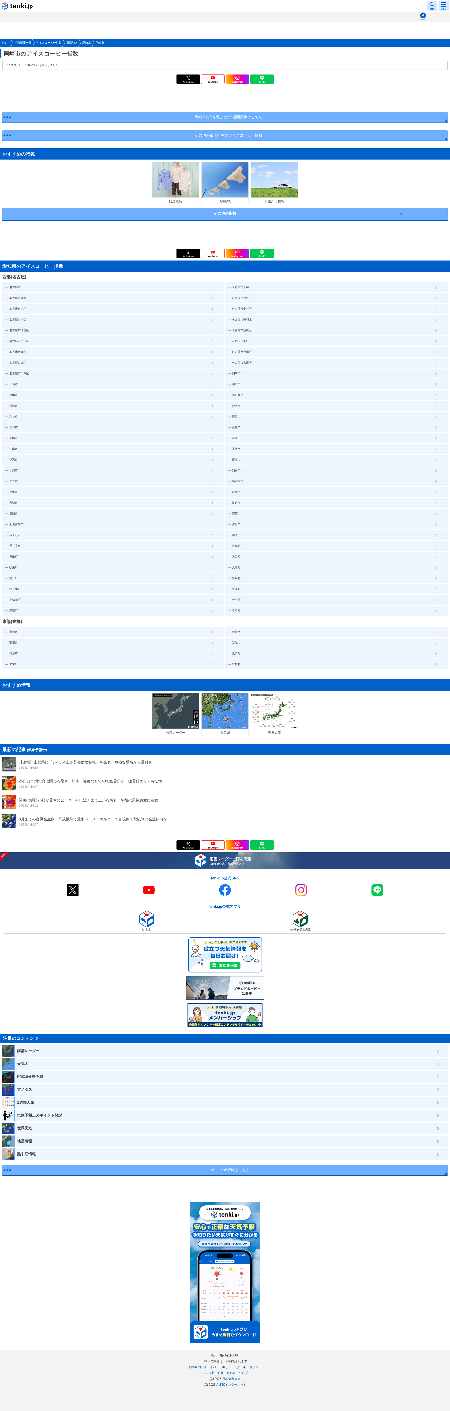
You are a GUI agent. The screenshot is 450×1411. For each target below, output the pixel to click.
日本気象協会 (231, 1379)
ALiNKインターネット (231, 1384)
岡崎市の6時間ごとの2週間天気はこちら (228, 117)
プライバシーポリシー (219, 1367)
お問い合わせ (227, 1373)
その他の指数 (225, 213)
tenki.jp (17, 6)
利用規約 (195, 1367)
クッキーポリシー (249, 1367)
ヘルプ (243, 1373)
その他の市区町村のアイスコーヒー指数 (228, 135)
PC (237, 1355)
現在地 (423, 20)
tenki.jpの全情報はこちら (229, 1170)
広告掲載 (208, 1373)
